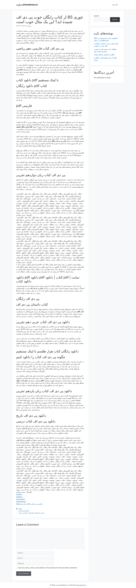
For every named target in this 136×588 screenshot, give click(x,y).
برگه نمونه (115, 4)
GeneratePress (81, 585)
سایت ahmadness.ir (27, 4)
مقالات (20, 509)
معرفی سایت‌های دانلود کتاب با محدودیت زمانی (31, 513)
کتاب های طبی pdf (23, 510)
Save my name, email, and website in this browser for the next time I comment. (47, 568)
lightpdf (19, 494)
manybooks (20, 499)
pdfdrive (19, 497)
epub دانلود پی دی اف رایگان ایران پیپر (29, 504)
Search (96, 16)
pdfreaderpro (21, 501)
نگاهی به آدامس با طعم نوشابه (104, 54)
